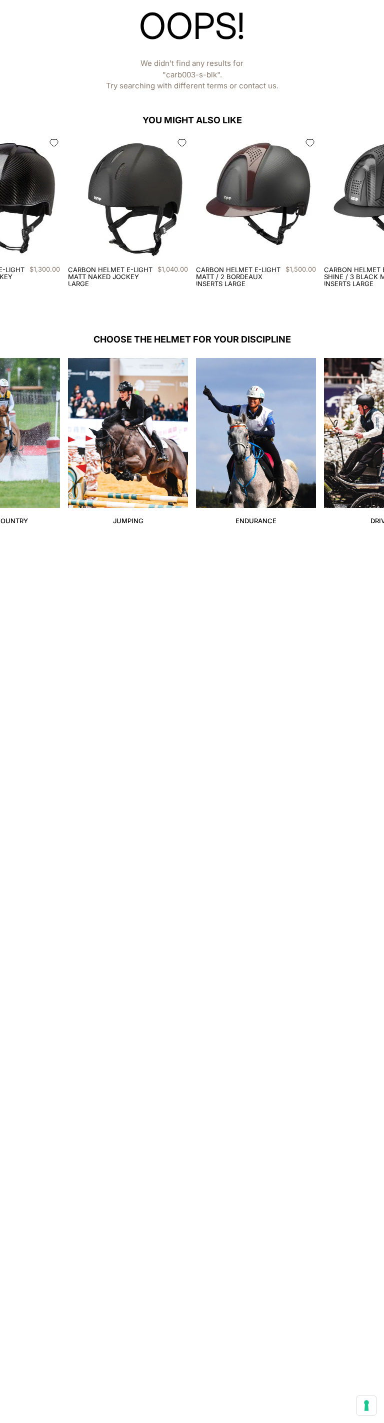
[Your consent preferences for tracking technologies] (366, 1405)
